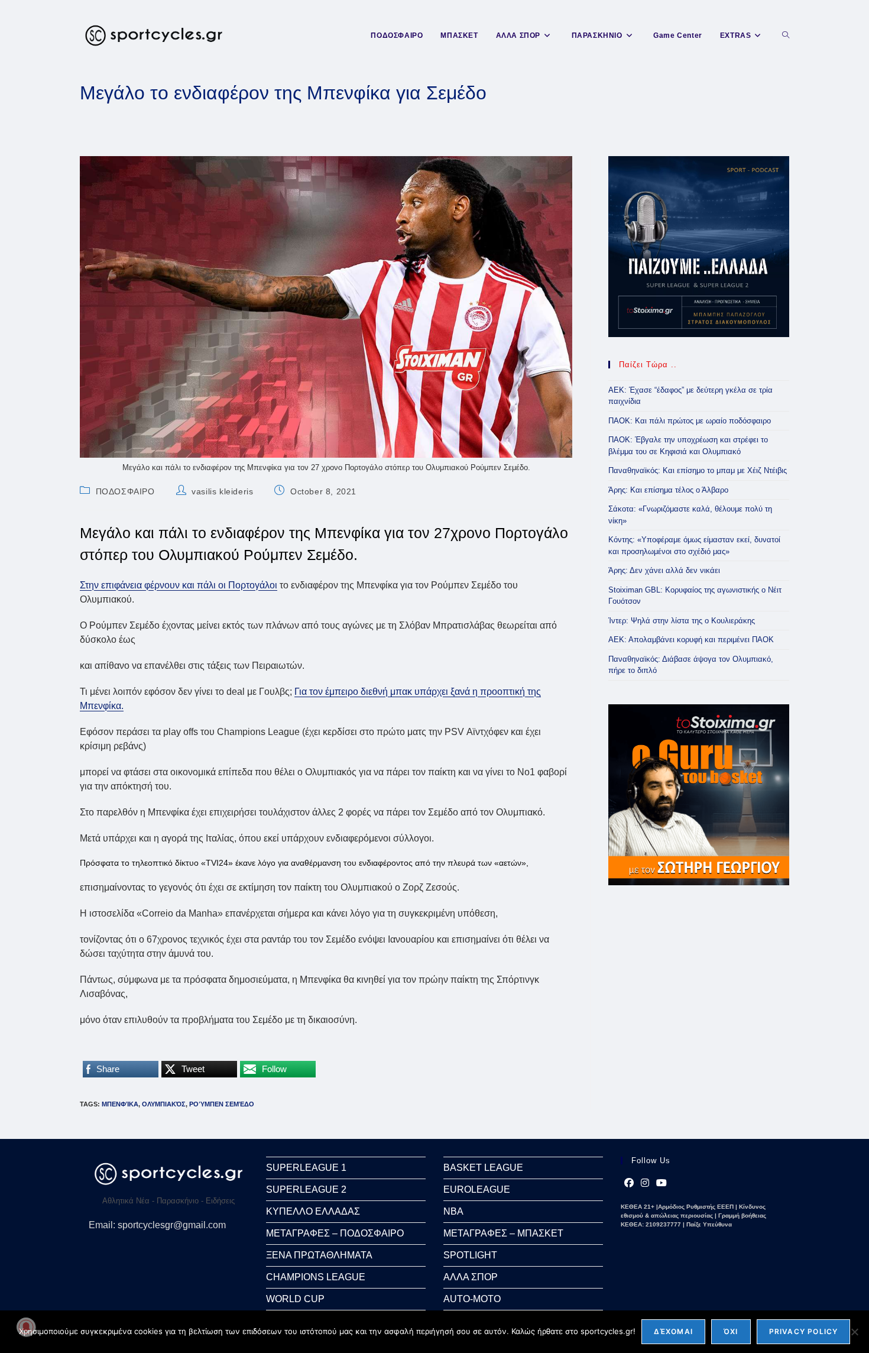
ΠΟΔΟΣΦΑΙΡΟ (125, 491)
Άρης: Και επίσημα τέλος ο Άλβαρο (668, 489)
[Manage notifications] (26, 1327)
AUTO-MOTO (472, 1299)
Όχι (731, 1331)
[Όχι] (854, 1332)
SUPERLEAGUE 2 (306, 1189)
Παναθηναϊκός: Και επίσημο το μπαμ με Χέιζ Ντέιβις (697, 470)
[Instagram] (645, 1183)
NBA (453, 1211)
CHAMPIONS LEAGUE (315, 1277)
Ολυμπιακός (164, 1104)
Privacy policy (803, 1331)
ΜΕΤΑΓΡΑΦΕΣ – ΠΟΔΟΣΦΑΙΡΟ (335, 1233)
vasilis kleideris (222, 491)
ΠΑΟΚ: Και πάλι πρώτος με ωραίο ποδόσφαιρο (689, 420)
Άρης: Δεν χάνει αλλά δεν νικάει (664, 570)
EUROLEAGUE (476, 1189)
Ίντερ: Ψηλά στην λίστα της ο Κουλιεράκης (681, 620)
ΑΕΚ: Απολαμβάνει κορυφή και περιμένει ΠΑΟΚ (691, 639)
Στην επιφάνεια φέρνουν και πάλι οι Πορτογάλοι (178, 585)
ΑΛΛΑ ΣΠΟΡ (470, 1277)
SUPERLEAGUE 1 (306, 1168)
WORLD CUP (295, 1299)
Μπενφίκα (120, 1104)
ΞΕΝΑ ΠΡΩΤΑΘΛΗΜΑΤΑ (319, 1255)
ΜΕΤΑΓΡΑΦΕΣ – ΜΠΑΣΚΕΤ (503, 1233)
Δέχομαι (673, 1331)
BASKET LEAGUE (483, 1168)
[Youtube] (661, 1183)
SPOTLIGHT (470, 1255)
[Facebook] (629, 1183)
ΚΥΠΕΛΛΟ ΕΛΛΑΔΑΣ (313, 1211)
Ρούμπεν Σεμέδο (221, 1104)
